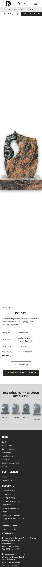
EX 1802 (5, 417)
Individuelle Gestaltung (11, 515)
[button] (35, 3)
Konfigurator (7, 445)
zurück (8, 307)
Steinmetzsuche (8, 449)
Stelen (4, 522)
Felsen (4, 512)
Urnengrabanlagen (9, 526)
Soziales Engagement (10, 463)
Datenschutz (7, 480)
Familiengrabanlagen (10, 508)
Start (4, 442)
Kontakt (5, 466)
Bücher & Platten (8, 491)
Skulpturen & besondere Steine (14, 519)
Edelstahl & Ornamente (11, 501)
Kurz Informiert (8, 456)
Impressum (6, 477)
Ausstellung (6, 452)
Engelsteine (6, 505)
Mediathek (6, 459)
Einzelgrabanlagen (9, 498)
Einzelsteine (7, 494)
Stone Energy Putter (10, 529)
